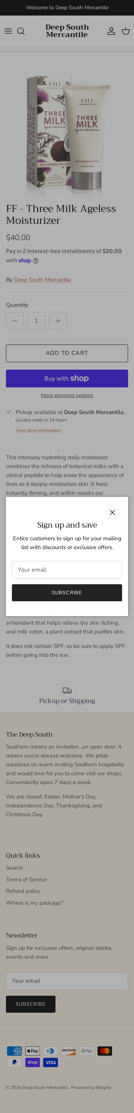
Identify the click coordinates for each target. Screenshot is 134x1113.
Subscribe (67, 592)
